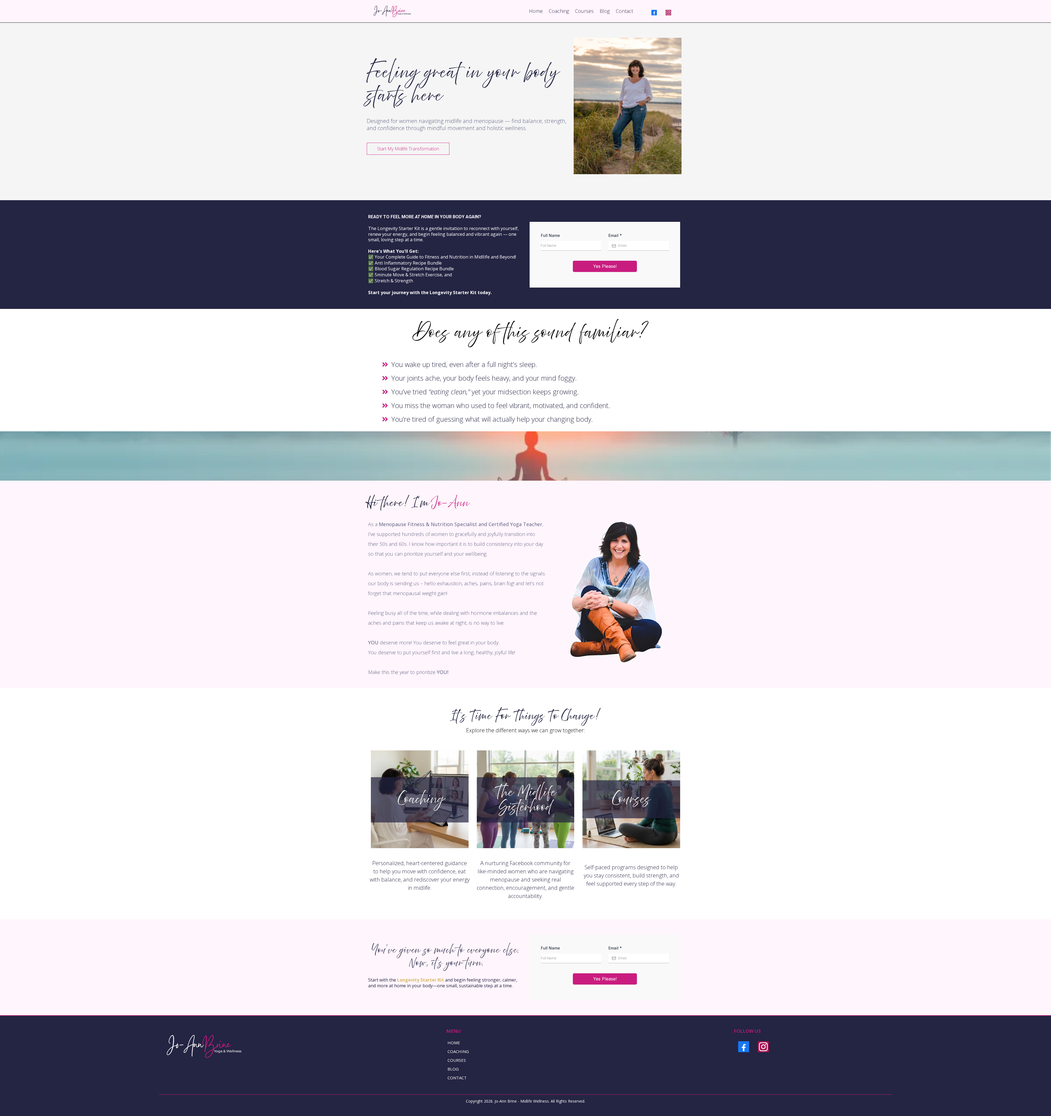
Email (615, 235)
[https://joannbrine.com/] (390, 11)
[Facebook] (654, 12)
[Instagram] (668, 12)
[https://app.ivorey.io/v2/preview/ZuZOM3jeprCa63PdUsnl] (420, 799)
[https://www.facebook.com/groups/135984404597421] (525, 799)
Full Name (550, 235)
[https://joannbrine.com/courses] (631, 799)
